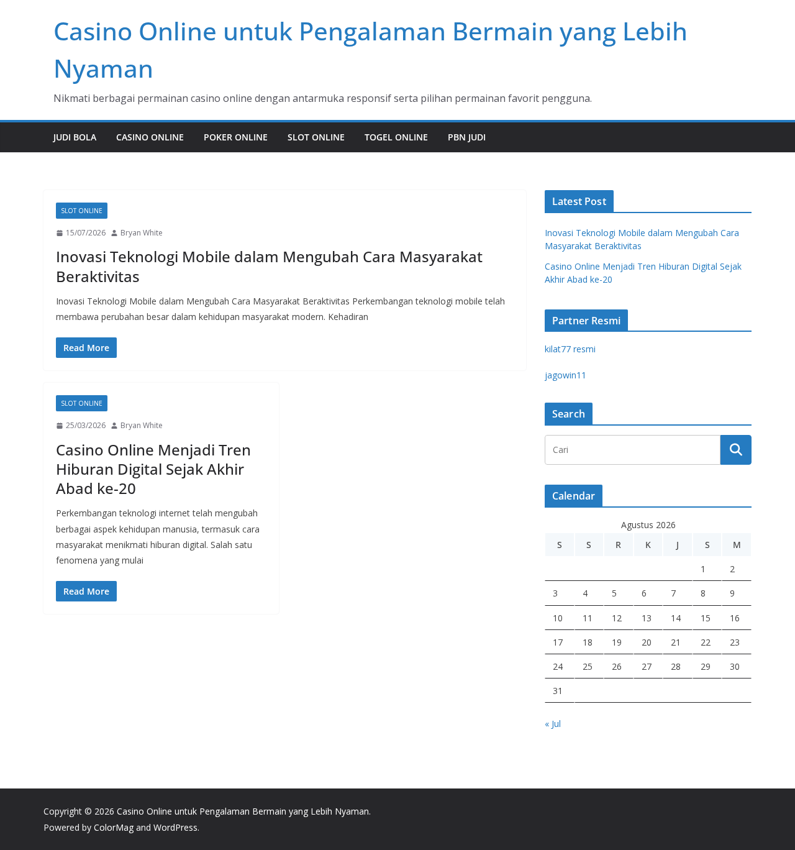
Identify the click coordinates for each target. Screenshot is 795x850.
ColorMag (114, 827)
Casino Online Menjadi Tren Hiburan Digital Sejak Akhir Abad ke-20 (153, 468)
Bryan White (141, 232)
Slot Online (316, 137)
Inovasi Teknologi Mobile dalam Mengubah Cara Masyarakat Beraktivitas (269, 266)
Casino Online (150, 137)
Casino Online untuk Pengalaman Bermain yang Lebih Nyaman (243, 811)
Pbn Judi (467, 137)
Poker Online (236, 137)
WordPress (175, 827)
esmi (570, 349)
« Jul (553, 723)
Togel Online (396, 137)
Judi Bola (74, 137)
